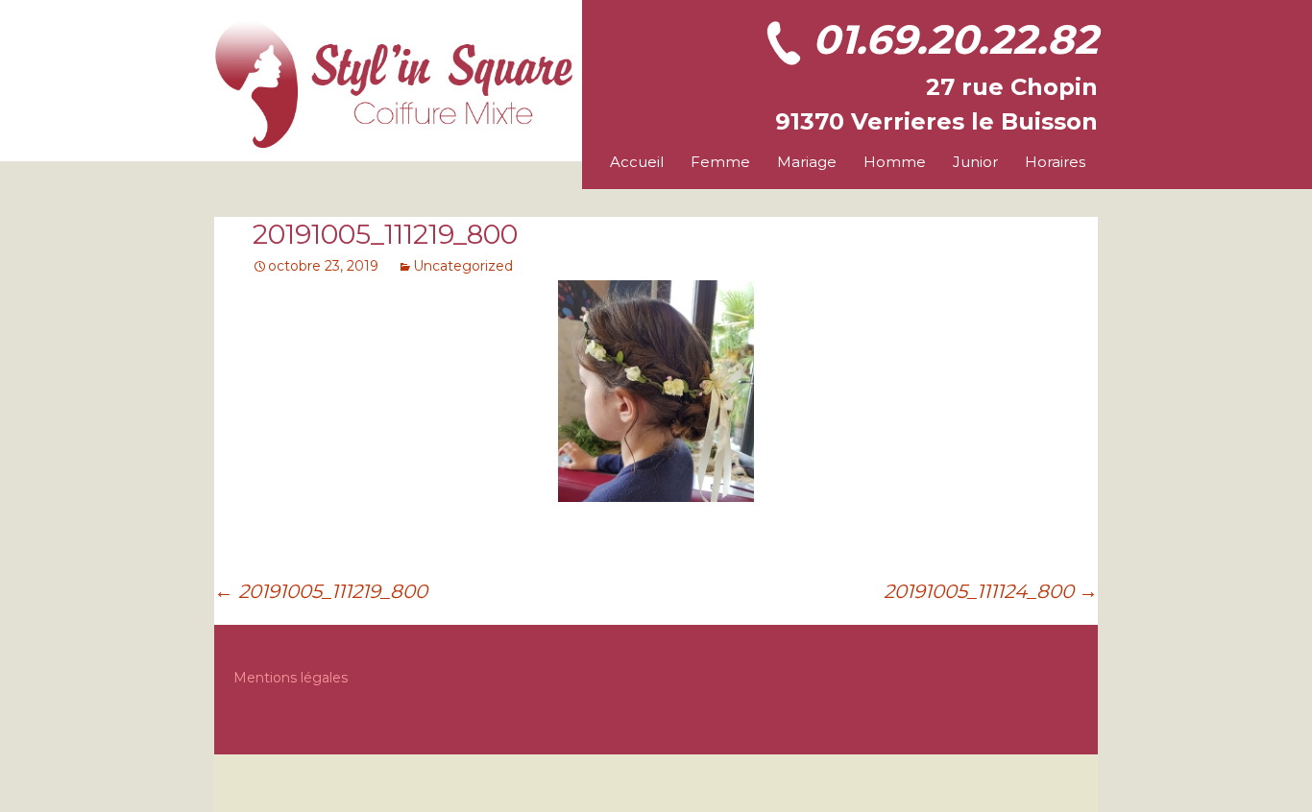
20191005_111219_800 (320, 591)
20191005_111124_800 (991, 591)
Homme (894, 162)
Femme (720, 162)
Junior (975, 162)
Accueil (637, 162)
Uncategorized (463, 266)
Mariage (807, 162)
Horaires (1055, 162)
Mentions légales (290, 677)
